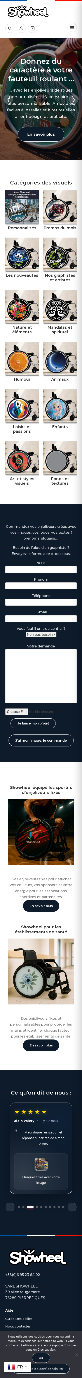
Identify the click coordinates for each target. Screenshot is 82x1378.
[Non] (76, 1354)
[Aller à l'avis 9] (59, 1207)
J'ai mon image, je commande (41, 740)
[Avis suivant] (72, 1207)
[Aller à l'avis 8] (54, 1207)
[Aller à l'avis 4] (37, 1207)
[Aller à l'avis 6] (46, 1207)
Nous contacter (17, 1326)
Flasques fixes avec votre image (41, 1180)
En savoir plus (41, 134)
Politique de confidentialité (41, 1369)
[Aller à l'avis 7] (50, 1207)
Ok (41, 1358)
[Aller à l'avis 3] (30, 1207)
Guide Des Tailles (19, 1319)
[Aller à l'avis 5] (41, 1207)
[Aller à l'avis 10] (63, 1207)
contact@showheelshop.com (31, 1280)
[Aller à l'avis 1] (19, 1207)
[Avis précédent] (10, 1207)
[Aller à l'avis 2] (23, 1207)
